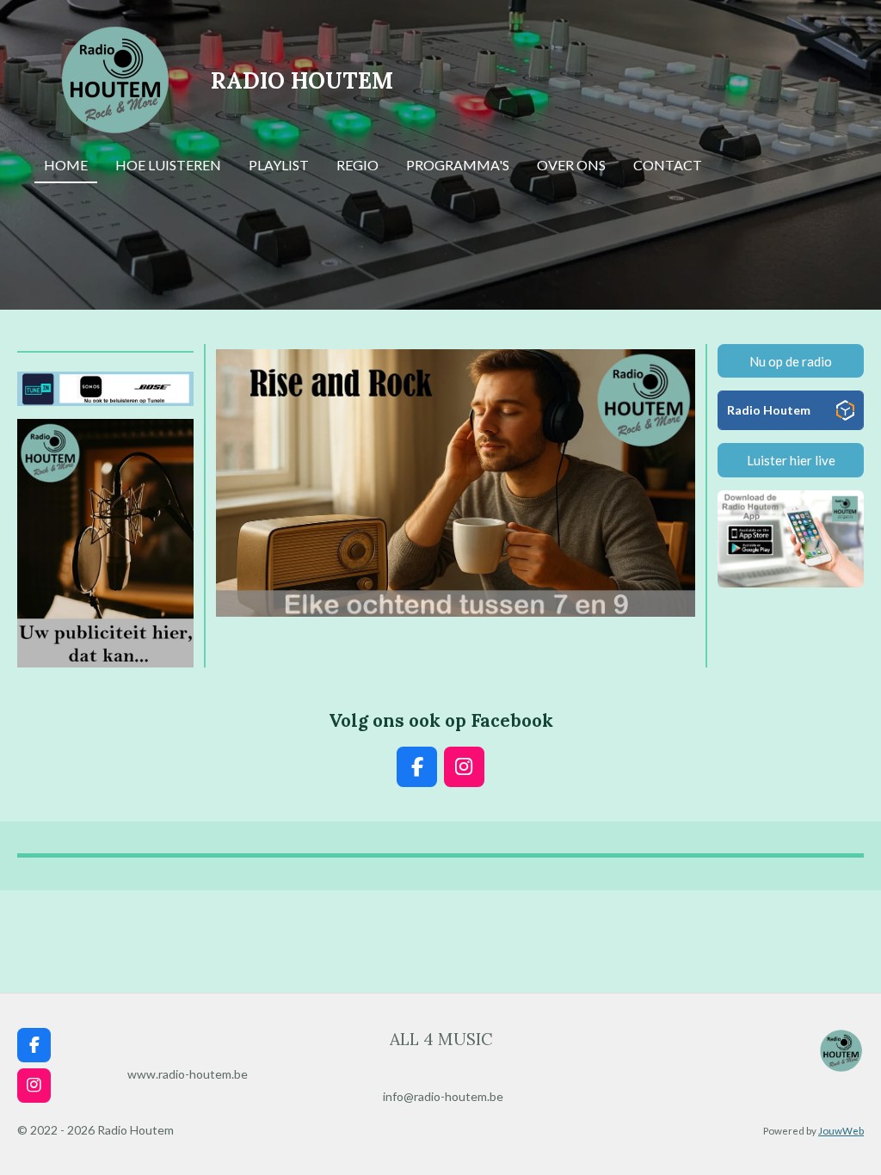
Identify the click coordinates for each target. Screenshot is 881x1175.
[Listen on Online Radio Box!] (845, 414)
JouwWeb (841, 1130)
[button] (679, 359)
